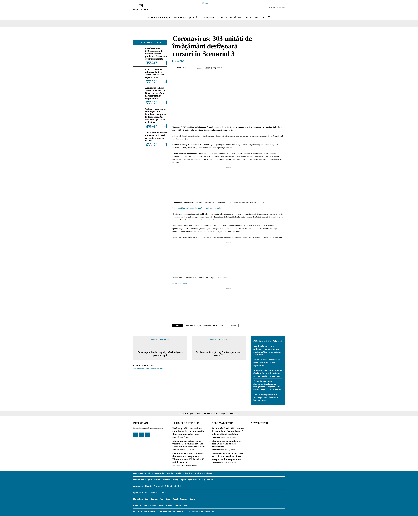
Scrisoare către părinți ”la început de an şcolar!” (218, 354)
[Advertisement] (228, 184)
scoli (222, 325)
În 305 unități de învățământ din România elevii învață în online (197, 208)
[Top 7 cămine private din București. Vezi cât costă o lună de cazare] (138, 135)
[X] (262, 67)
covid (199, 325)
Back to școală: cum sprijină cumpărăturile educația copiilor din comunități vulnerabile (188, 431)
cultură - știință (178, 437)
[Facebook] (257, 67)
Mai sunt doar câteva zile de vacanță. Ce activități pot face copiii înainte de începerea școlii (188, 443)
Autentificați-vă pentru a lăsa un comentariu (148, 369)
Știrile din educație (151, 63)
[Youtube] (147, 435)
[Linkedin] (277, 67)
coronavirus (189, 325)
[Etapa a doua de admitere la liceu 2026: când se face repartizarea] (138, 72)
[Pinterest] (267, 67)
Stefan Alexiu (187, 68)
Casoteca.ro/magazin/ (180, 283)
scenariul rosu (210, 325)
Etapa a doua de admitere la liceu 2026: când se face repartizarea (154, 73)
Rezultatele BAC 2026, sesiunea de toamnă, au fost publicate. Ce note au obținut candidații (156, 53)
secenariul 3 (232, 325)
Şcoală (179, 61)
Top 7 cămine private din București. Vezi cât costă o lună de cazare (156, 136)
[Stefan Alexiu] (174, 67)
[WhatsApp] (272, 67)
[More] (282, 67)
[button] (269, 17)
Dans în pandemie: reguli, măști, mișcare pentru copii (160, 354)
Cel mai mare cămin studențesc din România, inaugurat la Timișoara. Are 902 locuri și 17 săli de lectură (155, 115)
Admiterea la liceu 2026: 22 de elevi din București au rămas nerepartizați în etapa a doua (155, 93)
